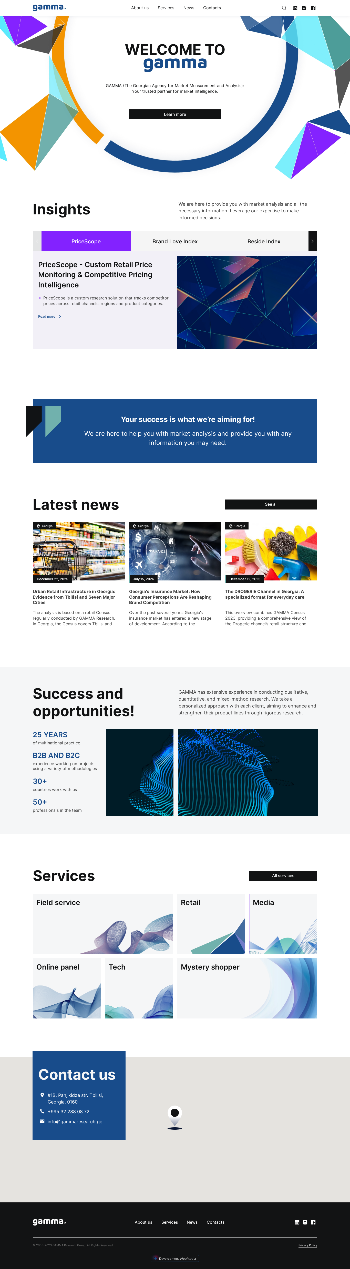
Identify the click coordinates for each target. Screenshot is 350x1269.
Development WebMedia (177, 1258)
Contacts (212, 7)
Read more (46, 316)
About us (140, 7)
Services (166, 7)
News (188, 7)
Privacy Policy (307, 1245)
